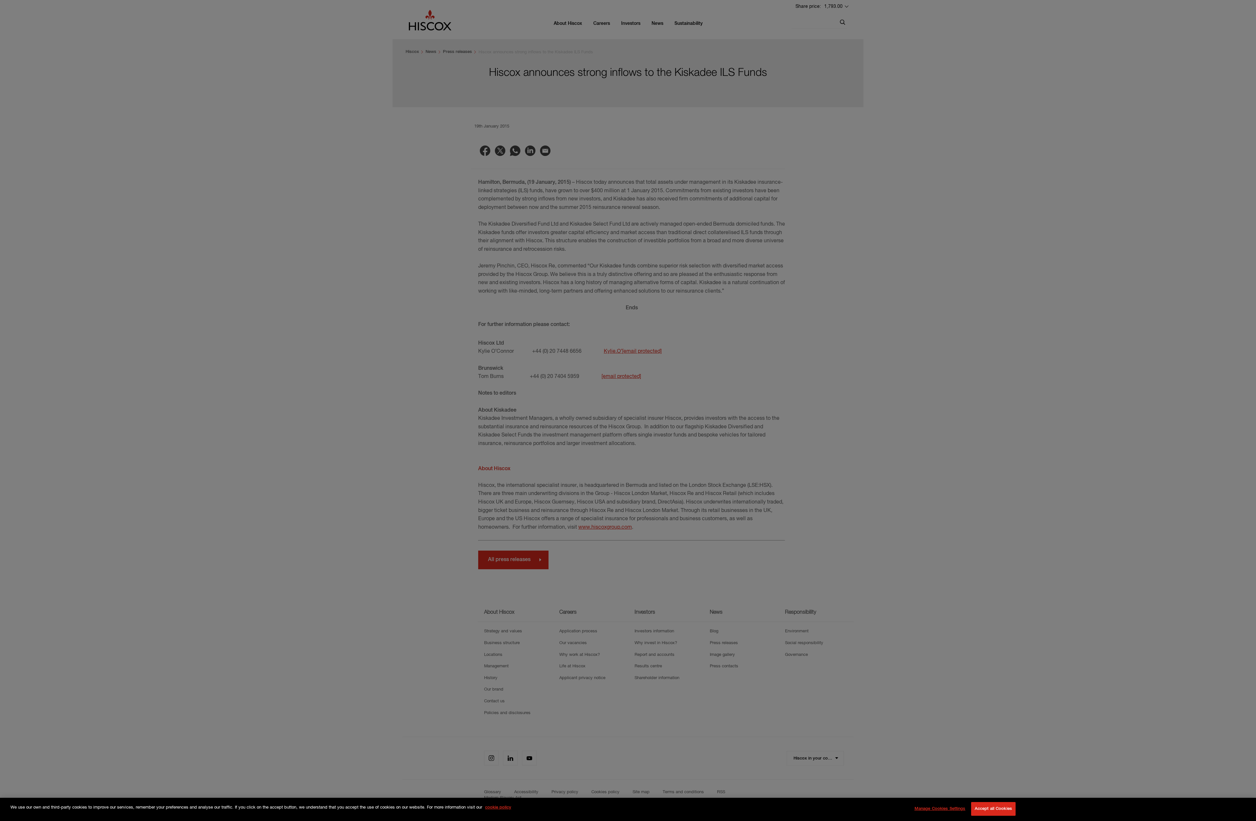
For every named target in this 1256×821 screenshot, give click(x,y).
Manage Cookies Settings (940, 809)
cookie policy (498, 807)
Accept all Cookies (993, 809)
